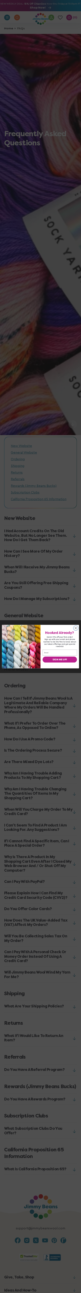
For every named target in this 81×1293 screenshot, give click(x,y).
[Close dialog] (75, 628)
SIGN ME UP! (60, 659)
